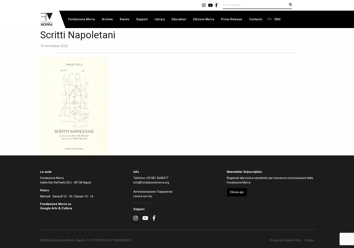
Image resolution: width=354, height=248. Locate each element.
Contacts (255, 19)
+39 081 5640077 (157, 178)
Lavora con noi (142, 196)
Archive (107, 19)
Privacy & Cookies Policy (285, 240)
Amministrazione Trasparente (152, 191)
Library (160, 19)
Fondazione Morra (81, 19)
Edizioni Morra (203, 19)
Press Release (231, 19)
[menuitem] (81, 19)
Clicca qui (237, 192)
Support (142, 19)
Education (179, 19)
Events (124, 19)
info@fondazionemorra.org (151, 182)
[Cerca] (290, 4)
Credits (309, 240)
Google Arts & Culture (56, 208)
